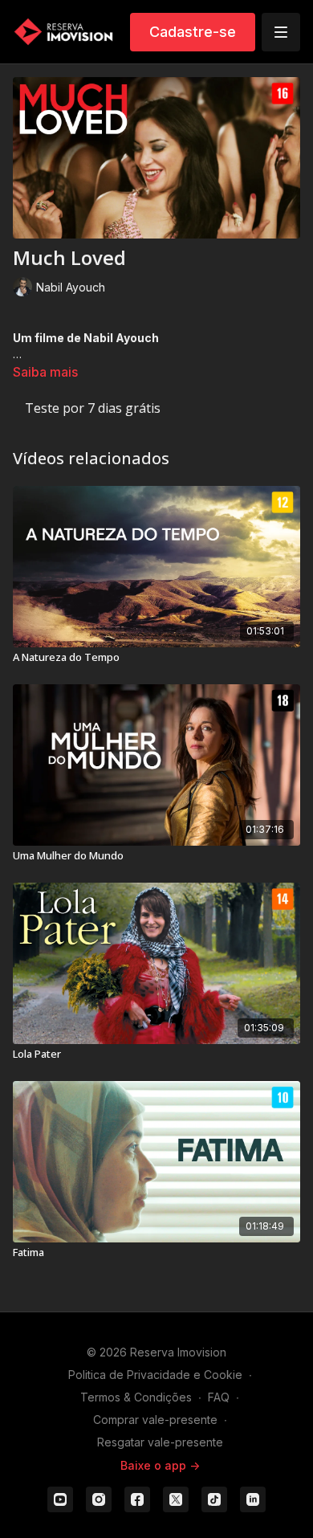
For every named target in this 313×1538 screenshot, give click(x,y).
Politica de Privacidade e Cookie (155, 1374)
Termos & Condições (136, 1397)
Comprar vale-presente (155, 1419)
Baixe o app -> (160, 1465)
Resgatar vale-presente (160, 1442)
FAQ (219, 1397)
